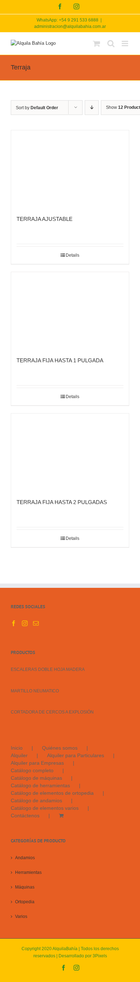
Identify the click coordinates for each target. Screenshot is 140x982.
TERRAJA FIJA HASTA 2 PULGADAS (62, 502)
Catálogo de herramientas (40, 785)
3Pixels (100, 955)
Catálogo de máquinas (36, 778)
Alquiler (19, 755)
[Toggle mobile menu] (125, 43)
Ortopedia (24, 901)
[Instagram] (25, 623)
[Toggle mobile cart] (96, 43)
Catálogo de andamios (36, 800)
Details (72, 255)
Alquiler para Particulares (75, 755)
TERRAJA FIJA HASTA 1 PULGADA (60, 360)
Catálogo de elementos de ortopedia (52, 793)
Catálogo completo (32, 770)
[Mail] (36, 623)
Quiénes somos (60, 748)
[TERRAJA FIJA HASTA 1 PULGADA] (70, 311)
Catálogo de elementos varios (45, 808)
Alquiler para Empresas (37, 763)
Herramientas (28, 872)
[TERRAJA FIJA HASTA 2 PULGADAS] (70, 452)
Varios (21, 916)
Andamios (25, 857)
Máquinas (24, 887)
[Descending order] (92, 107)
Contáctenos (25, 815)
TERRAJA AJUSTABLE (45, 219)
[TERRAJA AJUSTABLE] (70, 169)
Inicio (17, 748)
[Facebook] (14, 623)
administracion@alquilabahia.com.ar (70, 26)
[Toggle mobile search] (111, 43)
